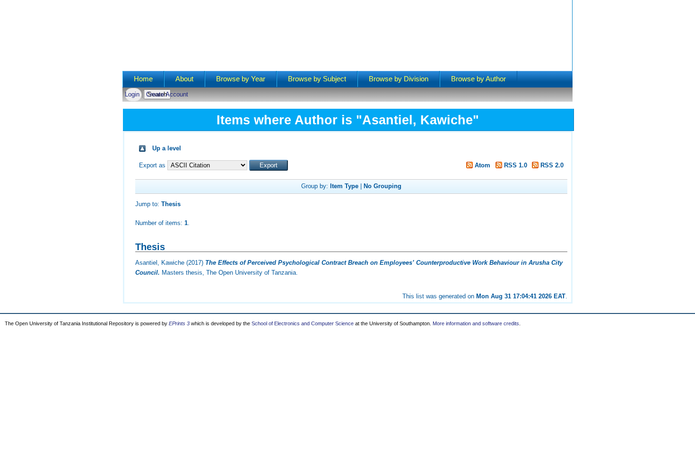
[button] (268, 165)
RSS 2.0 (551, 165)
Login (132, 94)
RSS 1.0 (514, 165)
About (184, 79)
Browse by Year (240, 79)
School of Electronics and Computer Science (303, 323)
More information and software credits (476, 323)
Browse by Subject (317, 79)
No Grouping (382, 186)
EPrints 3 (179, 323)
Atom (481, 165)
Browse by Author (478, 79)
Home (143, 79)
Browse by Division (398, 79)
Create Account (167, 94)
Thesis (171, 204)
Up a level (166, 148)
